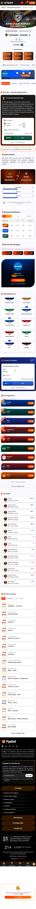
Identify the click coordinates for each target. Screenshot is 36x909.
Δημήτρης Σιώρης (19, 98)
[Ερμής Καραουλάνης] (5, 550)
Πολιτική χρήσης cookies (16, 852)
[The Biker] (5, 531)
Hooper (9, 536)
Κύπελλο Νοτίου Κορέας (13, 7)
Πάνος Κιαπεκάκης (12, 524)
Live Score (7, 806)
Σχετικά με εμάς (28, 852)
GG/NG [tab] (29, 216)
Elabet (8, 420)
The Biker (10, 530)
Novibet (8, 411)
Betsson (8, 474)
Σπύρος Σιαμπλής (12, 511)
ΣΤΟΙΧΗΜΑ (18, 788)
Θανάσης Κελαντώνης (13, 517)
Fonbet (8, 438)
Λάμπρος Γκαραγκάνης (13, 562)
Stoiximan (9, 402)
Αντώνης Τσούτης (12, 575)
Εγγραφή (31, 403)
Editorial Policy (22, 853)
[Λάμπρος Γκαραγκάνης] (5, 563)
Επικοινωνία (13, 853)
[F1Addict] (5, 499)
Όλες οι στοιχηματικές (17, 486)
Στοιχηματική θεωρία (10, 809)
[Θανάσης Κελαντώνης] (5, 518)
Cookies (21, 893)
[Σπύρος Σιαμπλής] (5, 512)
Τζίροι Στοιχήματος (9, 812)
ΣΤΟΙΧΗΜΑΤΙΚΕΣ (18, 823)
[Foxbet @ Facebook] (2, 746)
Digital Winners (21, 858)
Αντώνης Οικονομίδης (13, 556)
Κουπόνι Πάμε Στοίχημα (10, 796)
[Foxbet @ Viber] (13, 746)
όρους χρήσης (16, 779)
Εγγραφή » (18, 280)
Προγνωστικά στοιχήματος (11, 793)
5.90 (12, 230)
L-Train (9, 543)
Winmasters (9, 456)
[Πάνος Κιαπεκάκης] (5, 525)
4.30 (17, 230)
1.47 (23, 225)
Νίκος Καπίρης (11, 581)
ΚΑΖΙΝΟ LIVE (18, 828)
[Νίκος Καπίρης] (5, 582)
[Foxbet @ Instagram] (9, 746)
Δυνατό (8, 375)
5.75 (12, 236)
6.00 (12, 225)
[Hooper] (5, 537)
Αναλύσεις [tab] (14, 83)
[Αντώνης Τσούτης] (5, 576)
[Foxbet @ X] (6, 746)
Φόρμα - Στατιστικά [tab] (24, 83)
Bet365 (8, 447)
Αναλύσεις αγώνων (9, 799)
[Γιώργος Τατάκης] (5, 506)
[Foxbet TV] (22, 3)
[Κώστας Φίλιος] (5, 569)
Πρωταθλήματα (8, 802)
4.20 (17, 236)
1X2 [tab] (7, 216)
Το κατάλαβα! (18, 897)
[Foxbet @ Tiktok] (16, 746)
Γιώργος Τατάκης (12, 505)
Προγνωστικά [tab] (5, 83)
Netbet (8, 465)
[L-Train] (5, 544)
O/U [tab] (18, 216)
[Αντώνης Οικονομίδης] (5, 557)
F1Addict (10, 498)
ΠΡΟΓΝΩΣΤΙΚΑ (18, 818)
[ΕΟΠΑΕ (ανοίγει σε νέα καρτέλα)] (22, 847)
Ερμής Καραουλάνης (12, 549)
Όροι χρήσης (6, 852)
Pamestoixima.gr (10, 429)
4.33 (17, 225)
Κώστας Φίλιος (11, 568)
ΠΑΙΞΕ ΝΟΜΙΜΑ (25, 75)
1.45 (23, 236)
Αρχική (3, 7)
